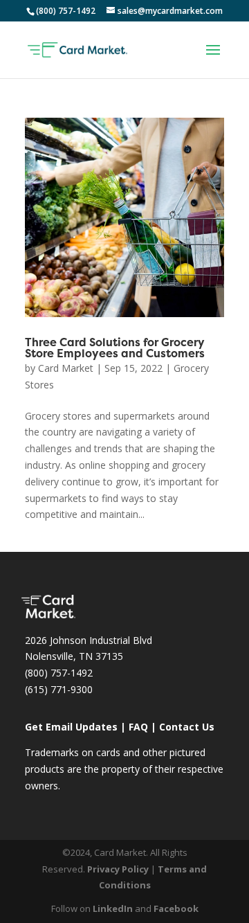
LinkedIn (113, 908)
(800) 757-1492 (59, 672)
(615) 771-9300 (59, 689)
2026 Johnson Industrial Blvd (88, 640)
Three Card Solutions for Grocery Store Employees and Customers (115, 349)
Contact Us (186, 726)
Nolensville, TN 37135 (74, 656)
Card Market (65, 368)
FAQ (138, 726)
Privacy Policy (118, 869)
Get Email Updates (71, 726)
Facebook (176, 908)
